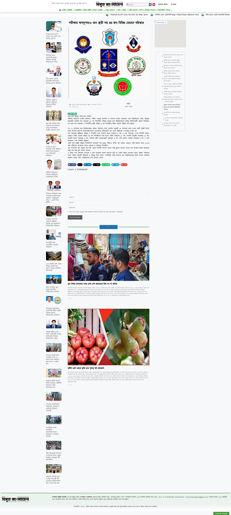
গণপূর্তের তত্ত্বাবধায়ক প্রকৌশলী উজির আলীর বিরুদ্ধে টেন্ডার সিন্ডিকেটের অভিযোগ (53, 311)
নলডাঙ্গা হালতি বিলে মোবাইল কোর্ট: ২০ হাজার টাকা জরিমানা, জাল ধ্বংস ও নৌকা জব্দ (53, 359)
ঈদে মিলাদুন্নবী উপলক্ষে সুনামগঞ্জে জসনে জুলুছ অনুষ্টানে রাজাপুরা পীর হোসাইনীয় (53, 456)
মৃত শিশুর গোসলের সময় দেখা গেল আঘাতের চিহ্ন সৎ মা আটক (92, 283)
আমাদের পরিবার (163, 4)
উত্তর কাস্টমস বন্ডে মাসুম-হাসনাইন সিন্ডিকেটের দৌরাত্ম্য (52, 289)
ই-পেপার (173, 4)
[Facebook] (150, 4)
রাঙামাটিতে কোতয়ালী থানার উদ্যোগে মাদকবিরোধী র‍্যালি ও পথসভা (53, 503)
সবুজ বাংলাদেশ (110, 10)
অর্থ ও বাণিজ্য (122, 10)
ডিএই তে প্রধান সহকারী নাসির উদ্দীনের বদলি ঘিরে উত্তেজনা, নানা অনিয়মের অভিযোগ (53, 151)
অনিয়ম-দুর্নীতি (87, 10)
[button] (72, 164)
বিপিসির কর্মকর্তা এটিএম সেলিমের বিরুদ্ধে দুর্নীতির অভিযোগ (51, 103)
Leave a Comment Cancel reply (174, 119)
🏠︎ (60, 10)
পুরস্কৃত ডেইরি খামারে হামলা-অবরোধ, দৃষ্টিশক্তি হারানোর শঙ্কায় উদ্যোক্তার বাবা (53, 384)
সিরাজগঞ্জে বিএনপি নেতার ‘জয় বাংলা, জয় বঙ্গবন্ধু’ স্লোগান (71, 15)
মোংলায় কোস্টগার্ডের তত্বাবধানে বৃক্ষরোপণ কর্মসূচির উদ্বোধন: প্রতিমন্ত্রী (52, 407)
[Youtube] (153, 4)
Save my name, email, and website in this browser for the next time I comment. (96, 212)
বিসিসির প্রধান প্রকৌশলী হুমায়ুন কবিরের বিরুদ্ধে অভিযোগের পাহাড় (119, 15)
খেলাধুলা (147, 10)
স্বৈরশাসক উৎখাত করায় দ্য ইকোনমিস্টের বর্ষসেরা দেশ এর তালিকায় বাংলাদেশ (98, 444)
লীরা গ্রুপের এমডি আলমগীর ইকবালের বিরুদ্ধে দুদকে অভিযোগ (169, 15)
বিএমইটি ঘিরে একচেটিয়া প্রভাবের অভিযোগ (52, 244)
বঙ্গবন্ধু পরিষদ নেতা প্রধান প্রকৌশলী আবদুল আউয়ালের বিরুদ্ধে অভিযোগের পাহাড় (53, 335)
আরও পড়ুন (69, 298)
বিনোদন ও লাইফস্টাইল (158, 10)
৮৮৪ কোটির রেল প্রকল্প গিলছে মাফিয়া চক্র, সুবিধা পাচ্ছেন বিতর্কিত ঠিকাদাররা (53, 267)
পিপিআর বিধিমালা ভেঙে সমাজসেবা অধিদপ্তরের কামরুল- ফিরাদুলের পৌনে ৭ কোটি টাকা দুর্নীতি (53, 198)
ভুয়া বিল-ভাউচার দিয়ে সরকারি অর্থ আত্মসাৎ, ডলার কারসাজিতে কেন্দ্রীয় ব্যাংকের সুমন (53, 126)
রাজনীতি (69, 10)
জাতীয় (64, 10)
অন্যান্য (168, 10)
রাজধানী (100, 10)
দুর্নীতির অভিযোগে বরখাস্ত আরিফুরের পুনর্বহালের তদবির (52, 174)
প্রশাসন (141, 10)
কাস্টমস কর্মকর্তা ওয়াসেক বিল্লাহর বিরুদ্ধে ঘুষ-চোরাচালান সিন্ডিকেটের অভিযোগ (53, 222)
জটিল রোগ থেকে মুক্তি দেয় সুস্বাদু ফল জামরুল (86, 368)
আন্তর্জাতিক (78, 10)
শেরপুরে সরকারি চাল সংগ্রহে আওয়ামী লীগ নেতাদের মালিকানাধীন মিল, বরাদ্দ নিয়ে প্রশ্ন (53, 479)
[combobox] (138, 4)
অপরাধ (95, 10)
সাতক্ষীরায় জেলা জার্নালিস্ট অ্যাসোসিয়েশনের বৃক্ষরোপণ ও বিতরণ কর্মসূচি (52, 432)
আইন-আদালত (133, 10)
